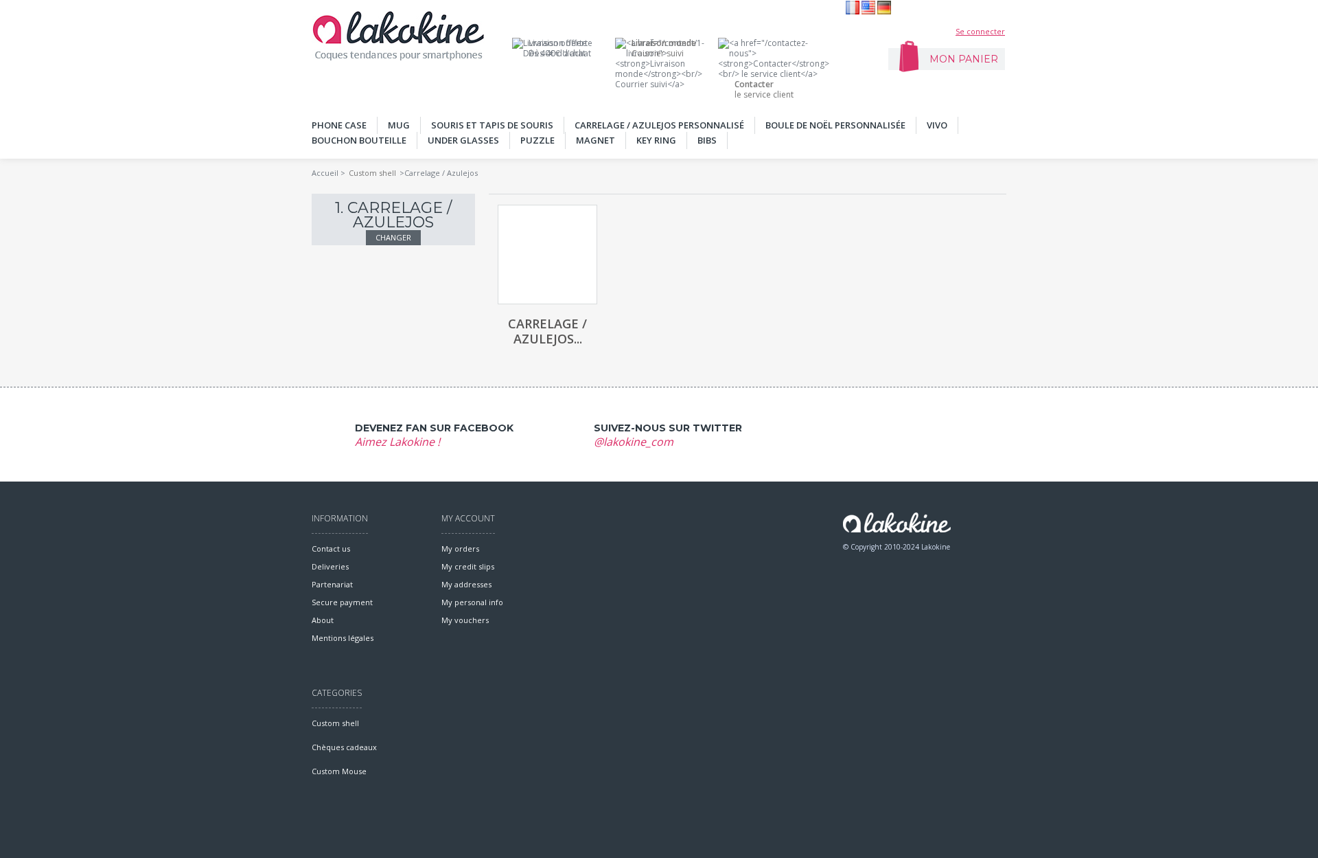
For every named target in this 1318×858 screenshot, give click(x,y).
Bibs (707, 140)
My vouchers (465, 620)
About (323, 620)
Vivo (937, 125)
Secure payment (342, 602)
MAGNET (595, 140)
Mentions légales (342, 638)
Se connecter (980, 31)
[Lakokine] (398, 35)
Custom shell (372, 173)
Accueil (325, 173)
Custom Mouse (339, 771)
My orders (460, 548)
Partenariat (332, 584)
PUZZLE (537, 140)
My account (468, 518)
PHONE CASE (339, 125)
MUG (399, 125)
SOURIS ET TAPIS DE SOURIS (492, 125)
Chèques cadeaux (344, 747)
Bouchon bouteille (359, 140)
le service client (764, 89)
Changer (393, 237)
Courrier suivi (664, 48)
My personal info (472, 602)
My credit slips (467, 566)
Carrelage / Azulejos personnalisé (659, 125)
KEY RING (656, 140)
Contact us (331, 548)
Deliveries (330, 566)
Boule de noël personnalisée (835, 125)
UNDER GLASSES (463, 140)
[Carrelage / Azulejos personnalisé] (547, 254)
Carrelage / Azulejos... (547, 331)
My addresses (466, 584)
